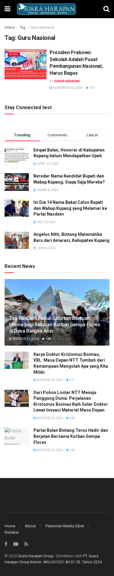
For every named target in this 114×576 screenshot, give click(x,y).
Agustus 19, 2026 (49, 450)
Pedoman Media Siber (65, 526)
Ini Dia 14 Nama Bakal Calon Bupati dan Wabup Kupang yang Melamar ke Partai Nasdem (70, 208)
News (13, 54)
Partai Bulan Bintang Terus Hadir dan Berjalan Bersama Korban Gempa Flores (70, 436)
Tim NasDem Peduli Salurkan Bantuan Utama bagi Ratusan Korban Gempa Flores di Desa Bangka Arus (54, 324)
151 (92, 87)
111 (72, 380)
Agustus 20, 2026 (49, 380)
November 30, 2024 (67, 87)
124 (72, 450)
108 (48, 338)
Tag (22, 27)
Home (10, 27)
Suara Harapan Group (35, 556)
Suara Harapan (67, 81)
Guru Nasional (42, 27)
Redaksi (12, 532)
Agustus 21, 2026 (25, 338)
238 (72, 418)
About (30, 526)
